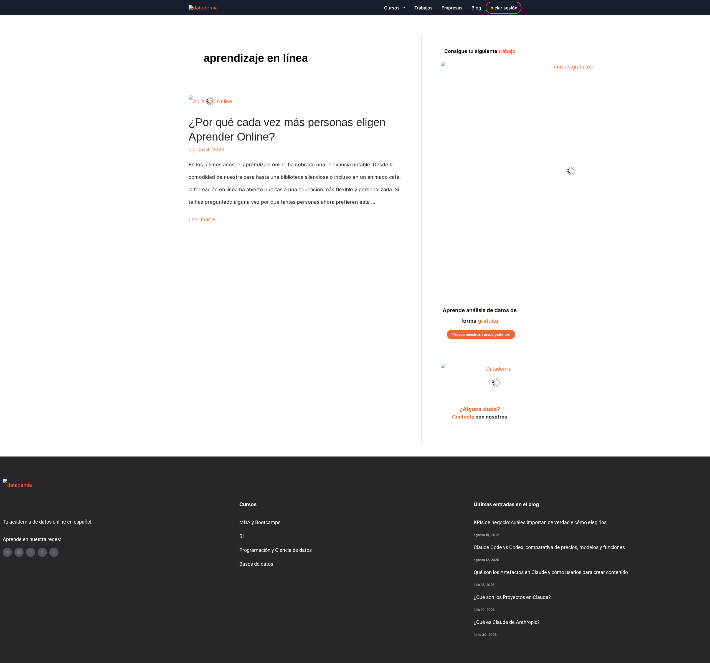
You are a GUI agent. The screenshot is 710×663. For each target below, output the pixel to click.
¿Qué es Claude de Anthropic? (507, 622)
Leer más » (202, 219)
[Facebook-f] (54, 552)
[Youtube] (7, 552)
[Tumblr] (42, 552)
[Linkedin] (19, 552)
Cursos (392, 8)
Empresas (452, 8)
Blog (476, 8)
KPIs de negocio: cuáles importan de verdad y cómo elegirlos (540, 522)
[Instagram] (30, 552)
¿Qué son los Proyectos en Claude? (512, 597)
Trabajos (423, 8)
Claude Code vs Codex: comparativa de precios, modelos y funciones (549, 547)
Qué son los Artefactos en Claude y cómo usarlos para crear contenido (551, 572)
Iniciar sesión (504, 8)
